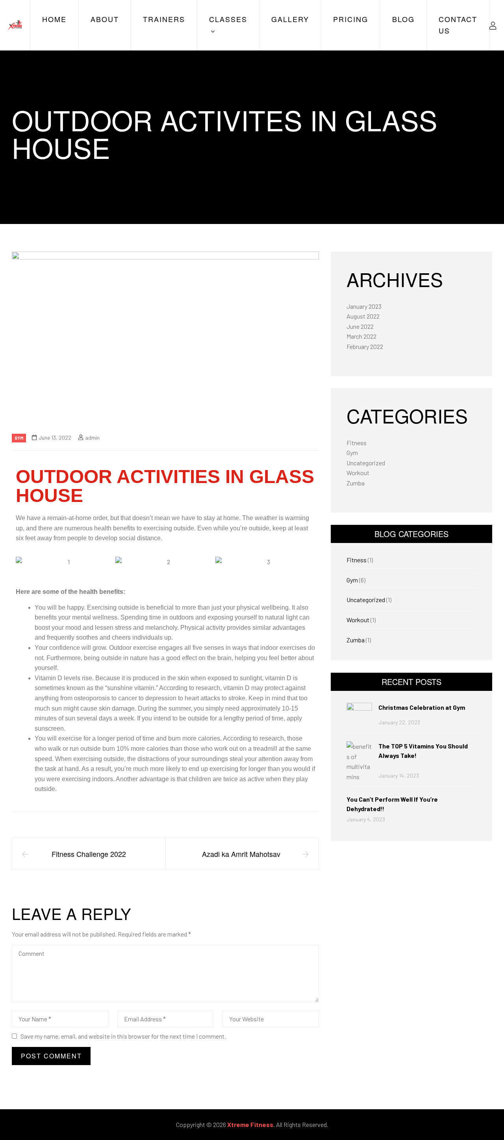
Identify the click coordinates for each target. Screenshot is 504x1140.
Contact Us (458, 24)
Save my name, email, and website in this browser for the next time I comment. (123, 1036)
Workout (357, 472)
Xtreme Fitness (250, 1124)
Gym (19, 437)
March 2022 (361, 336)
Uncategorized (365, 462)
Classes (228, 19)
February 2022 (364, 346)
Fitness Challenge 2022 (89, 854)
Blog (403, 19)
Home (54, 19)
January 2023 (364, 306)
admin (92, 437)
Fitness (356, 442)
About (105, 19)
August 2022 (363, 316)
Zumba (355, 483)
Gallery (290, 19)
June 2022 (360, 326)
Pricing (350, 19)
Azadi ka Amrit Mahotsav (242, 854)
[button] (23, 562)
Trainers (164, 19)
